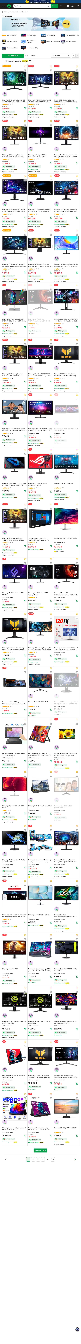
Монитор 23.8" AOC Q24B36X (64, 483)
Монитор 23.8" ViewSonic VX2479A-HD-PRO (14, 594)
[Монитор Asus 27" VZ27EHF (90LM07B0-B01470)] (66, 786)
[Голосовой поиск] (49, 6)
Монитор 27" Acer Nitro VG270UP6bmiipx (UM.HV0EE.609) (39, 320)
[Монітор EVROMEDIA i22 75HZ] (40, 682)
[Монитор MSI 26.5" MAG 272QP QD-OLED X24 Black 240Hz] (66, 1002)
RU (61, 6)
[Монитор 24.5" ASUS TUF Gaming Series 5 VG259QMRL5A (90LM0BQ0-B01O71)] (14, 628)
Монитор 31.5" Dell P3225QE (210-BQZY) (13, 806)
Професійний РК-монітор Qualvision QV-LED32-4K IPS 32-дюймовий (65, 754)
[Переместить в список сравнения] (25, 70)
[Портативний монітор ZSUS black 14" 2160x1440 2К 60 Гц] (14, 1056)
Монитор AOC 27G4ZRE (10, 969)
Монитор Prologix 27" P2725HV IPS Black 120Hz (65, 970)
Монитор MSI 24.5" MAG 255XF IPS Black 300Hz (39, 1022)
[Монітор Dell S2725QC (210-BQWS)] (66, 519)
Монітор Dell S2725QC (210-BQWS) (65, 538)
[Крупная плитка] (73, 55)
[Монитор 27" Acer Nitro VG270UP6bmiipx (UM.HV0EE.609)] (40, 300)
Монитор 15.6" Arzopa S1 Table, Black (40, 806)
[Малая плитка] (77, 55)
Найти (54, 6)
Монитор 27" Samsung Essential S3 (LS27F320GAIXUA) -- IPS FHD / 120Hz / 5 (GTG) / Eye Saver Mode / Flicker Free (39, 211)
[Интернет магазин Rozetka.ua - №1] (9, 6)
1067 (52, 1159)
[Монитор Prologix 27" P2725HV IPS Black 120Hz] (66, 949)
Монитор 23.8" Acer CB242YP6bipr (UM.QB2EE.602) (13, 861)
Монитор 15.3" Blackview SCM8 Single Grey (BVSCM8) (66, 429)
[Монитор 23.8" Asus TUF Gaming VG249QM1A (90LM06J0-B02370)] (66, 354)
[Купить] (25, 108)
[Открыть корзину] (77, 6)
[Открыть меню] (4, 6)
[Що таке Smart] (30, 61)
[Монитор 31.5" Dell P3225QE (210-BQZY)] (14, 786)
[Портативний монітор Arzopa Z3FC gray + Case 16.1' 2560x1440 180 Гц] (40, 949)
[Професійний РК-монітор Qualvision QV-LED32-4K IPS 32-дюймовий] (66, 734)
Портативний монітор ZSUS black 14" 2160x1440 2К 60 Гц (14, 1076)
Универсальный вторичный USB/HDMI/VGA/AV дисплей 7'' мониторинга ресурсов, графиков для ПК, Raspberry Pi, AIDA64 (39, 539)
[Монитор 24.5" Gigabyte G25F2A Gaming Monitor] (40, 573)
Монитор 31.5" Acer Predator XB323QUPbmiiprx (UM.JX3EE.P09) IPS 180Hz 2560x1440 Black (65, 1077)
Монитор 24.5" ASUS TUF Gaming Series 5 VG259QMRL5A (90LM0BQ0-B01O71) (14, 649)
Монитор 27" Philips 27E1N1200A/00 (65, 1128)
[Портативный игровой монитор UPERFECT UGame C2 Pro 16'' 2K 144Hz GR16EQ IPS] (40, 1108)
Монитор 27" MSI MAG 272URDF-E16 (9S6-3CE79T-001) (14, 1022)
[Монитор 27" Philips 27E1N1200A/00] (66, 1108)
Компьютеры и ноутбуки (12, 12)
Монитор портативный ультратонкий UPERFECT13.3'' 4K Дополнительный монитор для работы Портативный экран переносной (14, 1129)
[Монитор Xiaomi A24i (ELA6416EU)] (40, 895)
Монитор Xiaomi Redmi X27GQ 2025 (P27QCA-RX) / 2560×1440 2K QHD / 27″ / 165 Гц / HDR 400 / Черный (14, 484)
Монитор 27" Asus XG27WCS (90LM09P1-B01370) (37, 484)
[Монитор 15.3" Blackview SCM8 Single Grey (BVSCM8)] (66, 409)
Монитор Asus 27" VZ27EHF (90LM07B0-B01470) (63, 806)
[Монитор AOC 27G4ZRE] (14, 949)
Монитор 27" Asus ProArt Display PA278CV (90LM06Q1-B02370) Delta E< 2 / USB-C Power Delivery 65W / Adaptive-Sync (14, 320)
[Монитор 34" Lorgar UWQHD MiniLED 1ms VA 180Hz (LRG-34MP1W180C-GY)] (40, 135)
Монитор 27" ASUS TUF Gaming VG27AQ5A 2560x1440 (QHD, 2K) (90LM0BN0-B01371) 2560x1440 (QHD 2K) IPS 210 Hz (39, 1077)
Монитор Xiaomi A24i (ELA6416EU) (39, 915)
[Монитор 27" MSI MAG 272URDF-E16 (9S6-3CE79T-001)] (14, 1002)
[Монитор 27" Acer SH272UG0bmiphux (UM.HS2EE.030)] (66, 895)
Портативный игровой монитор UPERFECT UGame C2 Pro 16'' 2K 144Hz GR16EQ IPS (39, 1129)
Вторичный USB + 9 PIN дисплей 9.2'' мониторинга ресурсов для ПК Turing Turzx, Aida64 (14, 916)
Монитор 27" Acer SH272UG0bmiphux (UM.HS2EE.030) (66, 915)
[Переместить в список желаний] (25, 66)
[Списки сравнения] (73, 6)
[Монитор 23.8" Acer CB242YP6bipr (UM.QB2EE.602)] (14, 840)
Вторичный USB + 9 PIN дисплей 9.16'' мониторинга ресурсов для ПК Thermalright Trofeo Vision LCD (14, 703)
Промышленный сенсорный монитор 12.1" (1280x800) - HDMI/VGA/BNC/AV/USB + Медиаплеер (14, 754)
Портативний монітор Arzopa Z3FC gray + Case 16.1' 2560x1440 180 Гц (39, 970)
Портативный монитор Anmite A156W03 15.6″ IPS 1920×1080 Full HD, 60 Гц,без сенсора (39, 754)
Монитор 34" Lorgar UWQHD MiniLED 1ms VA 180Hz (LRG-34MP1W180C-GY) (37, 156)
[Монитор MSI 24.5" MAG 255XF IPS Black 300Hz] (40, 1002)
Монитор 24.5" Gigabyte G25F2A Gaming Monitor (38, 594)
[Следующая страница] (75, 1159)
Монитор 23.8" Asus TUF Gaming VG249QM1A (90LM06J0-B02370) (65, 375)
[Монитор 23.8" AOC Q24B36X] (66, 464)
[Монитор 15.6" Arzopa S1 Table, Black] (40, 786)
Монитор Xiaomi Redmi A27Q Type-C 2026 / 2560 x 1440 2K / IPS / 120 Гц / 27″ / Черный (66, 649)
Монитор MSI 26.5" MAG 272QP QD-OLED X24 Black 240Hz (65, 1022)
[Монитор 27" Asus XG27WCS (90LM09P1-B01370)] (40, 464)
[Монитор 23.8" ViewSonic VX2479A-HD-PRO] (14, 573)
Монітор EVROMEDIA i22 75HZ (38, 702)
